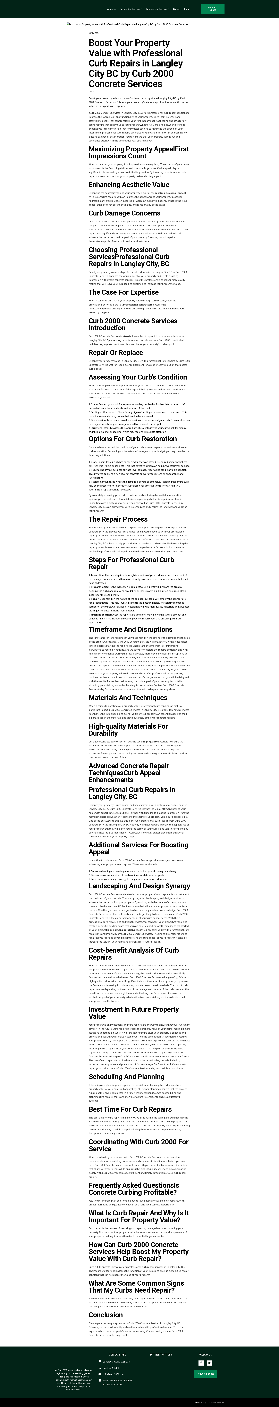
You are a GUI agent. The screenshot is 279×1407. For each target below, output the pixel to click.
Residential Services (130, 8)
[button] (213, 9)
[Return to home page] (74, 9)
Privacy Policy (200, 1402)
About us (111, 8)
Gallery (176, 8)
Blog (186, 8)
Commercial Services (156, 8)
